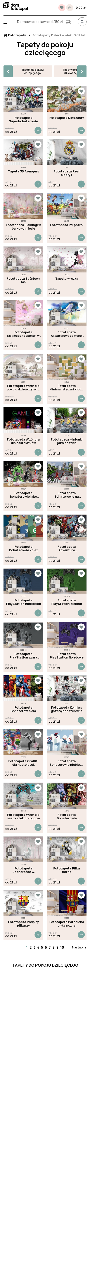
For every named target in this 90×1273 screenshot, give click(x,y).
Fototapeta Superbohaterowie (23, 119)
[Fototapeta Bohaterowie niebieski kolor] (67, 742)
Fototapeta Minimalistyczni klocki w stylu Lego (67, 387)
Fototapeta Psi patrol (66, 225)
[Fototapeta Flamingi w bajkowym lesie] (23, 206)
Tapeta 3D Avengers (23, 171)
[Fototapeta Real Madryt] (67, 152)
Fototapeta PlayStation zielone (66, 602)
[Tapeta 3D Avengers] (23, 152)
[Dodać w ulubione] (38, 91)
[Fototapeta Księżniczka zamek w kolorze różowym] (23, 313)
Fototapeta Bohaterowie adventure (67, 816)
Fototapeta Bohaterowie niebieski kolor (67, 762)
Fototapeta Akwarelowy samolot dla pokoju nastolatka (66, 333)
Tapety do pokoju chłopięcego (32, 71)
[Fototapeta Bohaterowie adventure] (67, 796)
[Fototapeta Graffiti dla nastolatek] (23, 742)
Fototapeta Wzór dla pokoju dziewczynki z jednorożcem (23, 387)
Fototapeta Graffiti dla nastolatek (23, 762)
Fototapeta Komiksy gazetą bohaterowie (66, 709)
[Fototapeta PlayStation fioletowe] (67, 635)
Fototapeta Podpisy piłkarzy (23, 923)
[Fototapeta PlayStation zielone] (67, 581)
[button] (8, 71)
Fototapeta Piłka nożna (66, 870)
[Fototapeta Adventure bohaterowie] (67, 527)
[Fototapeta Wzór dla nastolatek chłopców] (23, 796)
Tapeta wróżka (66, 278)
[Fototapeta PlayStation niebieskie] (23, 581)
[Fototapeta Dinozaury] (67, 99)
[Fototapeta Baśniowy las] (23, 259)
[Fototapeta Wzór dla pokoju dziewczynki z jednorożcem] (23, 367)
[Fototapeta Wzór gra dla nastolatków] (23, 420)
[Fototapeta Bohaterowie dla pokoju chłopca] (23, 688)
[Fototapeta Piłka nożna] (67, 849)
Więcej (38, 130)
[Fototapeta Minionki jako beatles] (67, 420)
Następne (79, 947)
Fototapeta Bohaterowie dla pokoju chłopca (23, 709)
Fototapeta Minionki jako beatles (67, 441)
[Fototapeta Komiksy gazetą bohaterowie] (67, 688)
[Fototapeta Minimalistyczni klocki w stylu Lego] (67, 367)
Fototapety (16, 35)
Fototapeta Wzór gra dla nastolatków (23, 441)
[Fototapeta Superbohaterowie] (23, 99)
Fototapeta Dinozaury (66, 117)
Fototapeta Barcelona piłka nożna (66, 923)
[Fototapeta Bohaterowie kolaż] (23, 527)
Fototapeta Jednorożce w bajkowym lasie (23, 870)
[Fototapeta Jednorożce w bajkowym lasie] (23, 849)
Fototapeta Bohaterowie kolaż (23, 548)
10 (62, 947)
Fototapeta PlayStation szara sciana (23, 655)
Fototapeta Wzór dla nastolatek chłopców (23, 816)
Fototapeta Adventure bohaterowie (67, 548)
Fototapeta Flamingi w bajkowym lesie (23, 226)
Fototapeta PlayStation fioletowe (66, 655)
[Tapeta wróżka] (67, 259)
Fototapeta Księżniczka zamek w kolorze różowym (23, 333)
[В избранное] (61, 7)
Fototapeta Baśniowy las (23, 280)
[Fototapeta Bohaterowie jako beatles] (23, 474)
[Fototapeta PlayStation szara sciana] (23, 635)
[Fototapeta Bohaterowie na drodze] (67, 474)
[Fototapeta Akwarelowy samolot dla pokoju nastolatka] (67, 313)
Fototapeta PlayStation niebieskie (23, 602)
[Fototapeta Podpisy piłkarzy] (23, 903)
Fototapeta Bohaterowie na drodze (66, 494)
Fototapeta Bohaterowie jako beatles (23, 494)
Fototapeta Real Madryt (67, 173)
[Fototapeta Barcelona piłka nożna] (67, 903)
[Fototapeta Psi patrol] (67, 206)
